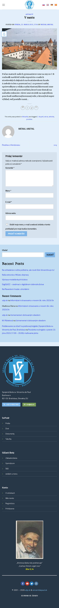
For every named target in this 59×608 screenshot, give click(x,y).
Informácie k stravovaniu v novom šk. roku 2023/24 (32, 300)
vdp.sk (5, 300)
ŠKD (7, 468)
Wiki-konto (9, 498)
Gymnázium (10, 463)
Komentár (9, 167)
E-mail (8, 202)
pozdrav (29, 119)
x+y (55, 144)
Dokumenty (9, 433)
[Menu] (3, 5)
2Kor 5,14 (30, 569)
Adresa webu (10, 213)
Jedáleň (8, 473)
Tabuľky (8, 439)
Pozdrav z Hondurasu (11, 144)
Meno (8, 190)
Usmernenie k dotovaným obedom (25, 315)
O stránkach (10, 493)
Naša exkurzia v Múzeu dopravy (15, 274)
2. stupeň (40, 116)
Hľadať (5, 250)
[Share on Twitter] (32, 108)
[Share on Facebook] (27, 108)
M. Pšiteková (7, 320)
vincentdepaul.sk (40, 590)
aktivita (51, 116)
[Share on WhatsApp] (23, 108)
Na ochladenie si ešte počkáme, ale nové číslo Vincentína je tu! (28, 269)
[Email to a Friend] (36, 108)
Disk (7, 428)
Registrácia (9, 503)
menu (15, 473)
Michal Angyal (47, 24)
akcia (46, 116)
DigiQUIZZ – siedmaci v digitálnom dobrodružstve (23, 284)
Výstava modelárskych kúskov (15, 279)
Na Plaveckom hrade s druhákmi (15, 289)
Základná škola (11, 458)
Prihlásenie (9, 508)
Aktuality (29, 14)
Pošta (7, 423)
